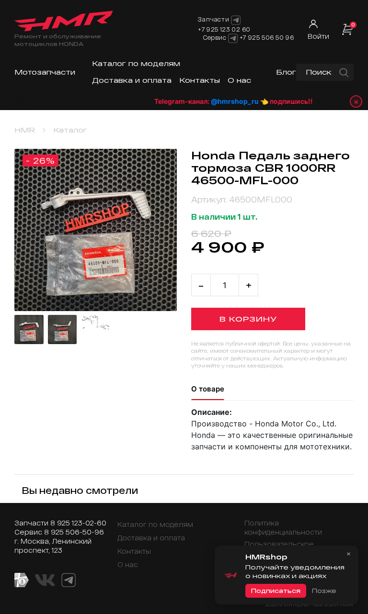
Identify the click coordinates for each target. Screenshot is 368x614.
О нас (239, 80)
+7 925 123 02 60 (224, 29)
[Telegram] (233, 38)
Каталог (70, 130)
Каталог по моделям (136, 63)
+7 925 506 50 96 (267, 37)
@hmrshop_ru (230, 101)
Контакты (199, 80)
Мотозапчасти (44, 72)
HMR (24, 130)
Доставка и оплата (132, 80)
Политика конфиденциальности (283, 527)
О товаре (207, 388)
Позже (324, 590)
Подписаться (275, 590)
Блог (286, 72)
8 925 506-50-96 (74, 532)
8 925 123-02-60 (78, 523)
